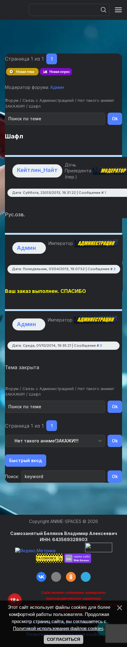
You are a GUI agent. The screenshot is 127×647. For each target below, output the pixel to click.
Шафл (35, 106)
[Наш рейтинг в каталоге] (77, 558)
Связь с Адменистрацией (48, 100)
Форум (11, 100)
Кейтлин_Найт (37, 170)
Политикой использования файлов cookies (58, 628)
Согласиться (63, 639)
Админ (57, 87)
